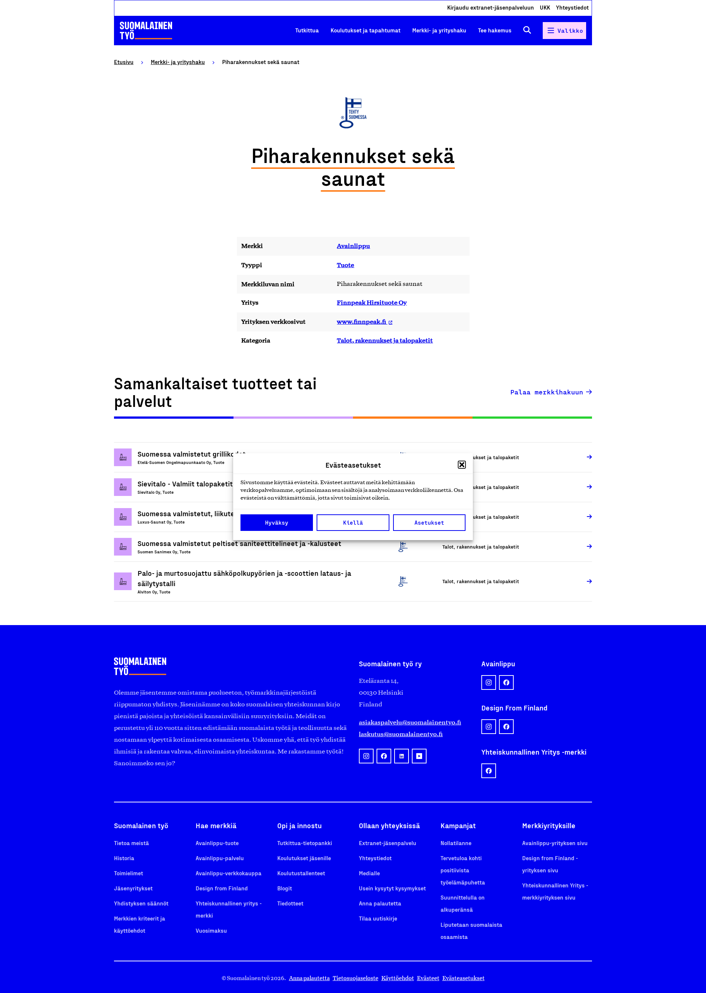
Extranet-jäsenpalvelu (387, 842)
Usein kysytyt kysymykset (392, 887)
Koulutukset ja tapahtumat (365, 29)
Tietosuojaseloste (355, 978)
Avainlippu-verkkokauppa (228, 872)
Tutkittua (307, 29)
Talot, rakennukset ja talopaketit (385, 340)
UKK (545, 7)
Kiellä (353, 522)
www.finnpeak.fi (362, 322)
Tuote (345, 265)
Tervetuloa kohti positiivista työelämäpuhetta (463, 870)
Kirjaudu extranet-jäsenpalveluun (490, 7)
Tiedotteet (290, 903)
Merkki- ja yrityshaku (439, 29)
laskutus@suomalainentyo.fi (401, 734)
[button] (462, 464)
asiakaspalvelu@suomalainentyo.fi (410, 722)
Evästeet (428, 978)
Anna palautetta (380, 903)
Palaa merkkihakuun (546, 392)
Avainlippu (353, 246)
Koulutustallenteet (301, 872)
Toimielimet (128, 872)
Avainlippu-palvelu (220, 857)
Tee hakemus (494, 29)
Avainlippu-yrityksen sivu (555, 842)
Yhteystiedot (572, 7)
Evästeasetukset (463, 978)
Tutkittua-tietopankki (304, 842)
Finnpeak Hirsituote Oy (372, 302)
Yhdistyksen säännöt (141, 903)
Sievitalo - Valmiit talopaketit (185, 483)
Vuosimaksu (211, 930)
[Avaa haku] (527, 30)
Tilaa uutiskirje (378, 918)
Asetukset (429, 522)
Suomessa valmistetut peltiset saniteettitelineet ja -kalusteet (239, 543)
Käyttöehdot (397, 978)
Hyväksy (276, 522)
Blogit (284, 887)
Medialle (369, 872)
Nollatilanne (456, 842)
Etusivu (123, 61)
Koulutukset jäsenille (304, 857)
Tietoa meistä (131, 842)
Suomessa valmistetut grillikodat (192, 453)
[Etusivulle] (146, 30)
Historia (124, 857)
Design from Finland (222, 887)
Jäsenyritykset (133, 887)
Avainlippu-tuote (217, 842)
